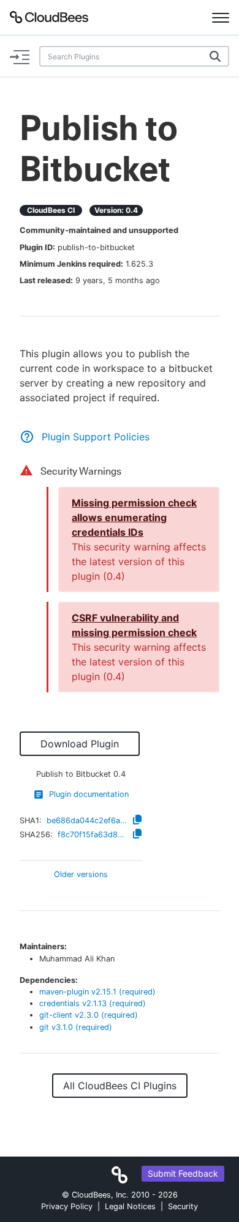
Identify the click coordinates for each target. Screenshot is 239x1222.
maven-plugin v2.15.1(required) (97, 991)
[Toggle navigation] (220, 17)
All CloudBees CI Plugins (119, 1085)
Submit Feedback (183, 1173)
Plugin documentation (89, 794)
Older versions (81, 875)
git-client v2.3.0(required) (88, 1015)
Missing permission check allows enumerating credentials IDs (134, 517)
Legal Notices (130, 1206)
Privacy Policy (67, 1206)
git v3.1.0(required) (75, 1027)
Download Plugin (79, 744)
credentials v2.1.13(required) (92, 1003)
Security (183, 1206)
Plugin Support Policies (96, 437)
